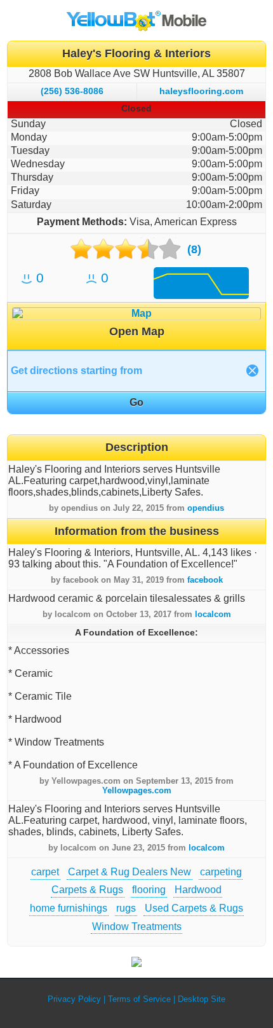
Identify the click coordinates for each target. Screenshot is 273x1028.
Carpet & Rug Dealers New (129, 871)
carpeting (221, 871)
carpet (45, 871)
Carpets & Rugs (87, 889)
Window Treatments (137, 926)
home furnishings (68, 908)
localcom (213, 614)
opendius (205, 508)
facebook (205, 580)
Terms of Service (139, 999)
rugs (126, 908)
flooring (149, 889)
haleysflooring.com (201, 91)
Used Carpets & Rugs (194, 908)
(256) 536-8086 (72, 91)
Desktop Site (201, 999)
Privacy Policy (74, 999)
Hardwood (198, 889)
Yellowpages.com (136, 790)
